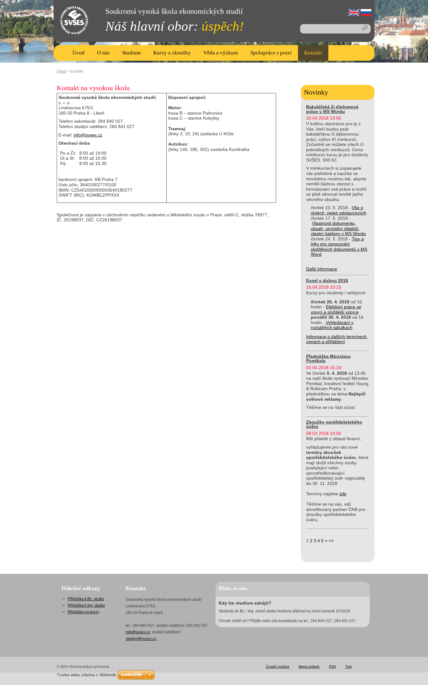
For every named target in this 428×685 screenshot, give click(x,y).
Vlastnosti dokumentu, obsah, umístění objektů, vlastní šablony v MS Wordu (338, 228)
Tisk (348, 666)
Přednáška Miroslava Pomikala (328, 358)
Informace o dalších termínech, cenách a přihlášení (337, 339)
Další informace (321, 268)
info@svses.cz (88, 134)
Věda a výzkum (220, 53)
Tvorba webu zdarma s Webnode (86, 674)
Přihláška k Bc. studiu (86, 599)
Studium (131, 53)
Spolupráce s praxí (271, 53)
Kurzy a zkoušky (172, 53)
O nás (103, 53)
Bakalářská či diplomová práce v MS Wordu (332, 109)
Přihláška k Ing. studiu (86, 605)
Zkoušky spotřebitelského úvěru (334, 424)
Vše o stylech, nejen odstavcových (338, 210)
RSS (332, 666)
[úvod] (69, 28)
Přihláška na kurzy (83, 612)
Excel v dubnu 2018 (327, 280)
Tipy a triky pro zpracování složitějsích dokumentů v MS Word (339, 246)
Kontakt (313, 53)
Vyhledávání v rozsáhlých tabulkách (332, 325)
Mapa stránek (309, 666)
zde (343, 493)
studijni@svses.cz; (141, 638)
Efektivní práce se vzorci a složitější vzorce (336, 309)
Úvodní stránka (277, 666)
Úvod (78, 53)
